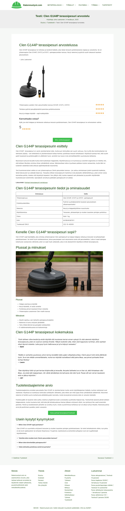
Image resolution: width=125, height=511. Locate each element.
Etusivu (40, 475)
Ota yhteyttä (42, 485)
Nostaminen (69, 490)
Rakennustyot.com (32, 5)
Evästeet (41, 478)
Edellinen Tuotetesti (19, 458)
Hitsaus (67, 485)
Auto (66, 483)
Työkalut (70, 5)
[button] (62, 5)
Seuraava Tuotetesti (105, 458)
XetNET (88, 508)
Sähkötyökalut (69, 495)
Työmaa (94, 5)
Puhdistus (68, 492)
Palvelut (41, 480)
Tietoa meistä (42, 483)
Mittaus (67, 488)
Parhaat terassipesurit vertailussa (36, 182)
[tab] (62, 429)
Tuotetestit (107, 5)
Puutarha (83, 5)
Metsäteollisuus (55, 5)
